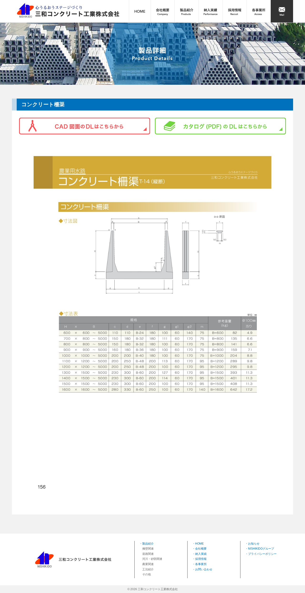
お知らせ (253, 543)
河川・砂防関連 (152, 559)
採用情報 (201, 559)
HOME (199, 543)
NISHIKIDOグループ (261, 548)
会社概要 (201, 548)
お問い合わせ (203, 569)
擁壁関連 (148, 548)
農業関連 (148, 564)
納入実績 (201, 554)
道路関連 (148, 554)
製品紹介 (148, 543)
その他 (146, 574)
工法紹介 (148, 569)
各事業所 (201, 564)
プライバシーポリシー (262, 554)
